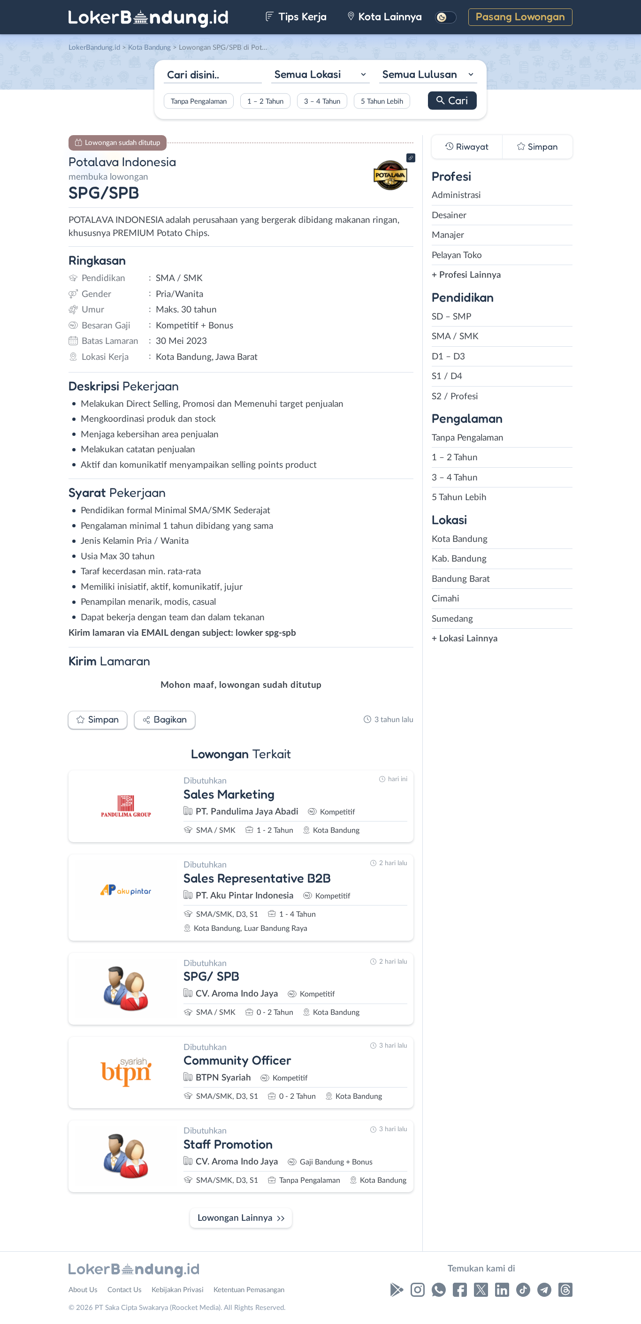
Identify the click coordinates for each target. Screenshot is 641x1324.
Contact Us (124, 1290)
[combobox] (320, 75)
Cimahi (445, 598)
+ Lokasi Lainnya (465, 638)
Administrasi (456, 195)
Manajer (448, 235)
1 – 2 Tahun (265, 101)
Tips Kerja (301, 16)
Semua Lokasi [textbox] (308, 74)
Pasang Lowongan (520, 16)
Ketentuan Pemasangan (249, 1290)
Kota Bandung (460, 539)
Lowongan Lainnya (235, 1218)
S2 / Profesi (455, 396)
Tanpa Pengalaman (199, 101)
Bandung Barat (461, 579)
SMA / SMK (455, 336)
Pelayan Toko (457, 255)
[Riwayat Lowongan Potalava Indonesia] (390, 192)
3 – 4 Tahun (322, 101)
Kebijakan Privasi (178, 1290)
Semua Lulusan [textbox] (419, 74)
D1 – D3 (448, 356)
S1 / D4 (447, 376)
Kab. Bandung (459, 559)
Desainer (449, 215)
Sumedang (452, 619)
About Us (83, 1290)
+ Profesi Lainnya (466, 275)
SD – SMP (451, 316)
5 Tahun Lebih (382, 101)
